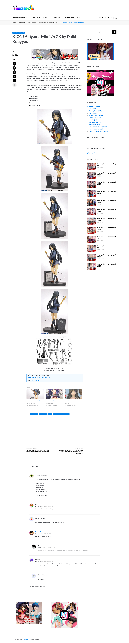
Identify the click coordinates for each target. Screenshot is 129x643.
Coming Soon (57, 17)
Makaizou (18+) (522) (96, 122)
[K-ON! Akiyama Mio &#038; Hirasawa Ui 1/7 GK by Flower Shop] (73, 394)
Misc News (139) (94, 125)
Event (45, 17)
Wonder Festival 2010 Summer (61, 414)
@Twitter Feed (92, 153)
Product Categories (18, 17)
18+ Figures (34, 17)
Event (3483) (93, 113)
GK (23, 32)
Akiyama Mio (34, 414)
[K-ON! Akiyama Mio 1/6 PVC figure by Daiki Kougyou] (35, 394)
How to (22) (93, 120)
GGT (13, 51)
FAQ (78, 17)
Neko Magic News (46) (96, 129)
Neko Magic (25, 639)
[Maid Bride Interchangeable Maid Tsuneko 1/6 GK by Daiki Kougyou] (54, 394)
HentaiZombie (40, 532)
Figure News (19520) (96, 116)
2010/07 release (17, 32)
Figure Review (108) (95, 118)
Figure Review (69, 17)
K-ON (50, 414)
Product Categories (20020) (98, 131)
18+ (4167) (92, 109)
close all (97, 106)
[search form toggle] (116, 18)
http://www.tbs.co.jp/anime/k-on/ (39, 377)
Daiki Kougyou (34, 381)
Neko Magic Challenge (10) (98, 127)
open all (90, 106)
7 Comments (17, 56)
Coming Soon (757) (95, 111)
